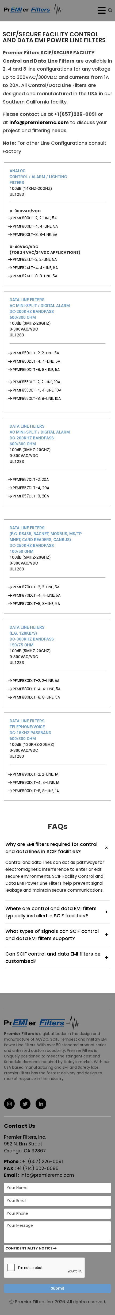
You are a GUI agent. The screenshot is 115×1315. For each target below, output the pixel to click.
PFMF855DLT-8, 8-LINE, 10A (37, 398)
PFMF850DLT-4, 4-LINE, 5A (36, 361)
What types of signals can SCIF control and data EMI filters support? (56, 935)
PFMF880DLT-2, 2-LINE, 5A (36, 680)
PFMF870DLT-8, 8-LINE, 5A (36, 603)
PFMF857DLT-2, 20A (31, 479)
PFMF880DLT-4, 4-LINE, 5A (36, 689)
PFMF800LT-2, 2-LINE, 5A (35, 218)
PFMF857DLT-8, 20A (31, 496)
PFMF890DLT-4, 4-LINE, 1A (36, 782)
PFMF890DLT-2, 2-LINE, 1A (35, 774)
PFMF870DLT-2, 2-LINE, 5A (36, 587)
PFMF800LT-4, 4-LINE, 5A (35, 226)
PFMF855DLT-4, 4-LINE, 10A (37, 390)
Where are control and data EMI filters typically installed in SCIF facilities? (56, 912)
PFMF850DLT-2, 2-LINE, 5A (36, 353)
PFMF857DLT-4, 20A (31, 487)
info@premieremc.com (47, 1175)
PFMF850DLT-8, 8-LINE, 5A (36, 369)
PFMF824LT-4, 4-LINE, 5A (35, 267)
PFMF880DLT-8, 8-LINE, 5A (36, 697)
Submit (57, 1288)
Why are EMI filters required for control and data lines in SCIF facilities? (57, 848)
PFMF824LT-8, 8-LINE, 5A (35, 276)
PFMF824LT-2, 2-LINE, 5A (35, 259)
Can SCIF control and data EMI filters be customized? (56, 957)
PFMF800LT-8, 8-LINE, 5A (35, 234)
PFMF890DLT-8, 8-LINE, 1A (36, 790)
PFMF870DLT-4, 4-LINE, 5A (36, 595)
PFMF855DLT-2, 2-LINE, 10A (36, 382)
